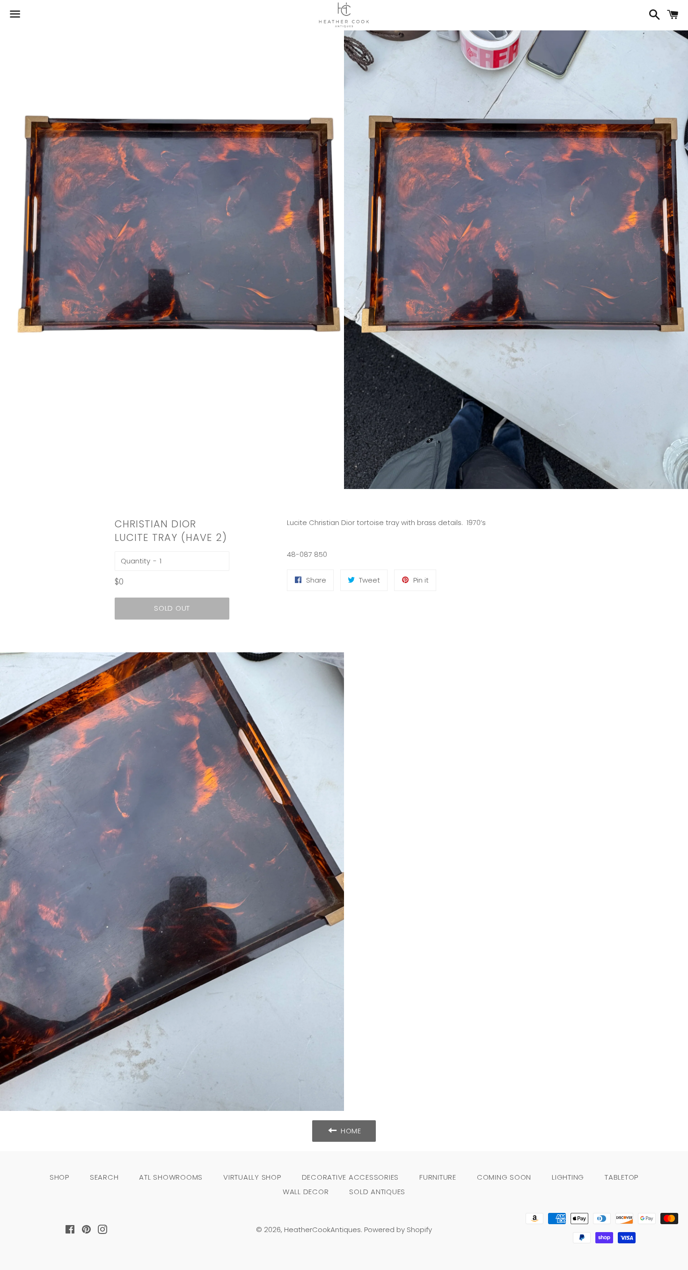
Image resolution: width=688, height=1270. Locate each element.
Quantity (135, 561)
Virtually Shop (252, 1177)
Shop (59, 1177)
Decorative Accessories (350, 1177)
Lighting (568, 1177)
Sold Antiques (377, 1192)
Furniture (437, 1177)
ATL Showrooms (171, 1177)
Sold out (172, 608)
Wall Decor (306, 1192)
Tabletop (621, 1177)
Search (104, 1177)
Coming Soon (504, 1177)
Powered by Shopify (398, 1229)
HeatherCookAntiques (322, 1229)
